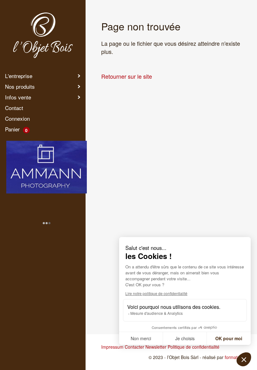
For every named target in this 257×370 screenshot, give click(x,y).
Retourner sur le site (126, 76)
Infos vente (18, 97)
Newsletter (155, 347)
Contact (14, 108)
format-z (233, 357)
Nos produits (20, 86)
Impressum (112, 347)
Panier (16, 129)
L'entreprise (18, 76)
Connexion (17, 118)
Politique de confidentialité (193, 347)
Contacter (134, 347)
